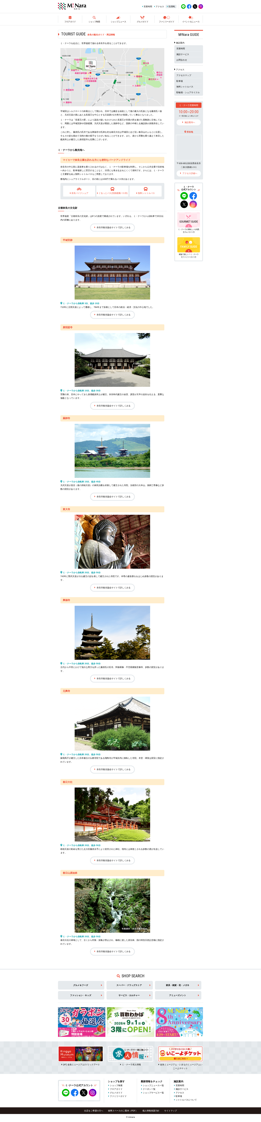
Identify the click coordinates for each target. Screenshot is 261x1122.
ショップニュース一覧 (153, 1085)
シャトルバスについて (186, 1100)
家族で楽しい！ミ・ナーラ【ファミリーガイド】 (188, 255)
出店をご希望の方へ (93, 1110)
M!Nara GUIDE (188, 34)
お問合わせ (181, 60)
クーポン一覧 (149, 1089)
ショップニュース (118, 21)
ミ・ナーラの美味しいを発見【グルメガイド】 (188, 230)
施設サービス (182, 54)
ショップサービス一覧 (153, 1092)
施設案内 (180, 43)
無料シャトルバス (184, 86)
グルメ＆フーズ (80, 985)
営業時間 (148, 6)
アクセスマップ (183, 75)
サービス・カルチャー (129, 995)
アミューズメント (177, 995)
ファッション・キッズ (80, 995)
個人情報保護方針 (150, 1110)
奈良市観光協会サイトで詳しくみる (113, 227)
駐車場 (179, 81)
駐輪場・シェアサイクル (188, 92)
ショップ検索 (94, 21)
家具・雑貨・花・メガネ (177, 985)
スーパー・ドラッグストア (129, 985)
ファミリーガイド (166, 21)
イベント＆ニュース (190, 21)
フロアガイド (70, 21)
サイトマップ (170, 1110)
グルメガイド (142, 21)
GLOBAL (172, 6)
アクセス (160, 6)
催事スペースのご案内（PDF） (123, 1110)
